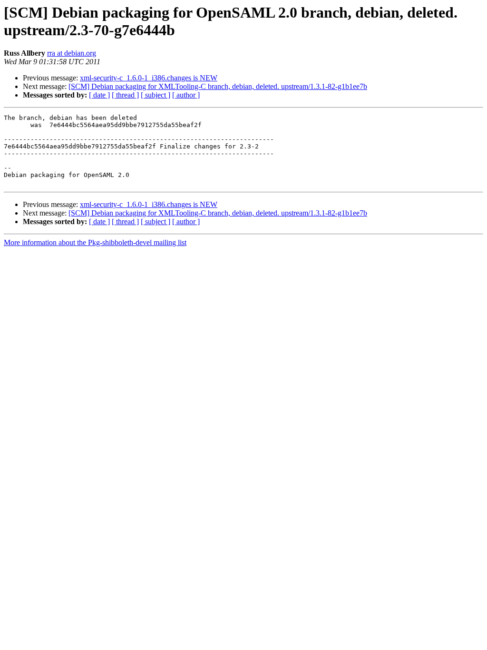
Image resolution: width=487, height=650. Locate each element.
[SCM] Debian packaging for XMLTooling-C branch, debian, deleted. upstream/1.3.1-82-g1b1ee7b (217, 86)
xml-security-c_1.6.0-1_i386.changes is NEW (148, 78)
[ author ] (186, 95)
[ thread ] (125, 95)
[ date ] (99, 95)
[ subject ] (155, 95)
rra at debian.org (71, 53)
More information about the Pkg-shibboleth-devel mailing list (95, 242)
